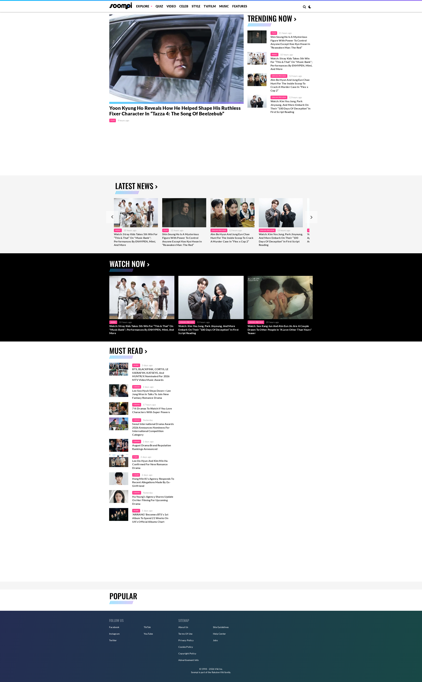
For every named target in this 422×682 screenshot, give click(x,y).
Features (239, 6)
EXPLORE (142, 6)
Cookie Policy (185, 646)
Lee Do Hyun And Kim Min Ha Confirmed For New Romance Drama (150, 464)
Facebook (114, 627)
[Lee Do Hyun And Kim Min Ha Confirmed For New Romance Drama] (118, 460)
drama (137, 387)
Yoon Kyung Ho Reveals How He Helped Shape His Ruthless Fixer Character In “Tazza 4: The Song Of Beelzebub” (175, 111)
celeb (136, 475)
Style (196, 6)
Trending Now (270, 18)
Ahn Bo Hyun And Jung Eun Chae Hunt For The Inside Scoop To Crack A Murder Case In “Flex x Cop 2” (290, 85)
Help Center (219, 633)
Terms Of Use (185, 633)
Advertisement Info (188, 660)
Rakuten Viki (218, 672)
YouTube (148, 633)
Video (171, 6)
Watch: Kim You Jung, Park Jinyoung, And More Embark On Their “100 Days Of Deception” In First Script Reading (290, 106)
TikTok (147, 627)
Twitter (113, 640)
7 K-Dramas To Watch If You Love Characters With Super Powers (152, 410)
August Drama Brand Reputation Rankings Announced (151, 447)
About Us (183, 627)
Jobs (215, 640)
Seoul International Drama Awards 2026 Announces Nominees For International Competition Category (153, 429)
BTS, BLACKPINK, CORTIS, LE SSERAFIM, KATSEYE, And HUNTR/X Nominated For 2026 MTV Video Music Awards (150, 374)
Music (224, 6)
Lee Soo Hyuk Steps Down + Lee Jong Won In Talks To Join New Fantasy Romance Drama (151, 394)
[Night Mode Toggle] (310, 7)
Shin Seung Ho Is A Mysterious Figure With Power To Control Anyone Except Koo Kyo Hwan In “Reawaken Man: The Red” (290, 42)
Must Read (126, 350)
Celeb (183, 6)
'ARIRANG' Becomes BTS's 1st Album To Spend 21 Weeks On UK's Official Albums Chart (150, 518)
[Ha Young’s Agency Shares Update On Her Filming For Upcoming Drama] (118, 496)
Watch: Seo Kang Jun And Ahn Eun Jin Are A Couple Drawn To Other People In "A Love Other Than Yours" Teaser (280, 329)
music (136, 365)
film (135, 457)
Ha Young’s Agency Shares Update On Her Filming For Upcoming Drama (152, 500)
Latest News (134, 185)
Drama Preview (279, 76)
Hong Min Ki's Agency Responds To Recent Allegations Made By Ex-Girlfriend (153, 482)
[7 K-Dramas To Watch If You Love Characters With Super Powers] (118, 408)
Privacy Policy (186, 640)
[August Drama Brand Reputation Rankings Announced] (118, 445)
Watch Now (127, 263)
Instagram (114, 633)
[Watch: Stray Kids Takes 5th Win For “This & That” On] (136, 212)
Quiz (159, 6)
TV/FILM (210, 6)
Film (113, 120)
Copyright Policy (187, 653)
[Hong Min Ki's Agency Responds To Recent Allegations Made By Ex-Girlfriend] (118, 478)
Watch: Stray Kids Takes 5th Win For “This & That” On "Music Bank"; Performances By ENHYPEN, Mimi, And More (291, 64)
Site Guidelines (221, 627)
